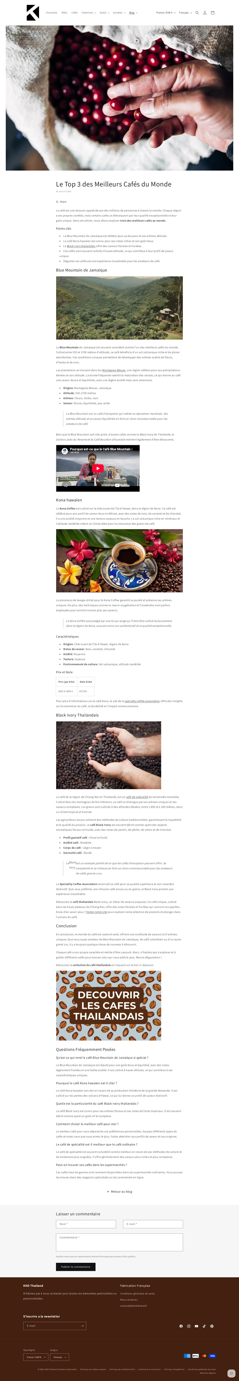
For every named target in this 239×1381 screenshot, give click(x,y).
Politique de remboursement (93, 1369)
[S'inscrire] (82, 1326)
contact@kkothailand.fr (133, 1305)
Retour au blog (121, 1191)
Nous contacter (129, 1299)
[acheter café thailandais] (108, 1040)
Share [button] (63, 201)
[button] (89, 12)
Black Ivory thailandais (81, 246)
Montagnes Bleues (113, 370)
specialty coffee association (142, 701)
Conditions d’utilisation (149, 1369)
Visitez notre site (96, 912)
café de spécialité (137, 797)
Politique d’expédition (174, 1369)
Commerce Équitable (67, 1369)
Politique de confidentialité (122, 1369)
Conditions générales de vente (137, 1293)
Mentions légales (208, 1373)
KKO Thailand (51, 1369)
